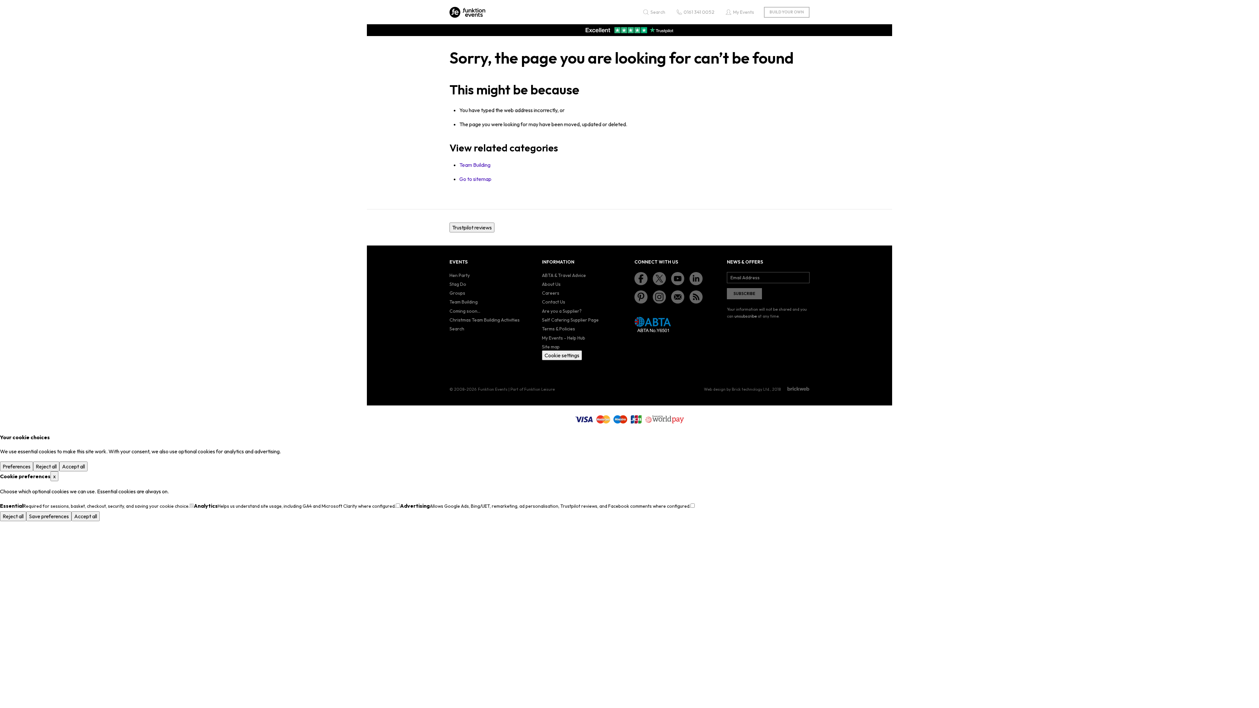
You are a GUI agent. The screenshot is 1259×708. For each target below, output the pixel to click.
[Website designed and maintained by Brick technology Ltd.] (798, 389)
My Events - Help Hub (563, 338)
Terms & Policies (558, 329)
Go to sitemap (475, 179)
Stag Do (458, 284)
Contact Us (553, 302)
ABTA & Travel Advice (564, 275)
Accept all (73, 466)
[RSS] (696, 297)
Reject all (46, 466)
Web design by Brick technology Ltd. (737, 389)
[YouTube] (678, 278)
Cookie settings (562, 355)
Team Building (474, 165)
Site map (551, 347)
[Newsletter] (678, 297)
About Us (551, 284)
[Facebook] (641, 278)
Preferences (16, 466)
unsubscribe (745, 316)
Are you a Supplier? (562, 311)
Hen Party (460, 275)
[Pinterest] (641, 297)
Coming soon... (465, 311)
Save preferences (49, 516)
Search (457, 329)
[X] (659, 278)
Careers (550, 293)
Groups (457, 293)
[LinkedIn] (696, 278)
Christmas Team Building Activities (485, 320)
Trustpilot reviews (472, 227)
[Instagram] (659, 297)
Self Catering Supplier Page (570, 320)
